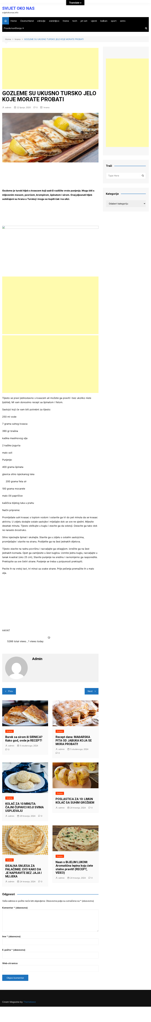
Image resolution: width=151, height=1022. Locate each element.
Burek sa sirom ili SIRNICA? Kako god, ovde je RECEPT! (23, 738)
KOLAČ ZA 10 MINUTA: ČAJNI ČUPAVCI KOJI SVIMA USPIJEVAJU (24, 807)
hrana (66, 20)
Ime (11, 936)
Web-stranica (10, 963)
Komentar (15, 907)
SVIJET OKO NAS (18, 8)
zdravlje (41, 20)
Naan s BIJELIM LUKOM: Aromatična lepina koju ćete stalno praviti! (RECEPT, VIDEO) (74, 867)
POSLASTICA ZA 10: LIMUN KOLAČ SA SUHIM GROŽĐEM (75, 800)
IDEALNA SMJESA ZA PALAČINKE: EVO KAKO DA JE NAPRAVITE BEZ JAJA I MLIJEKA (23, 871)
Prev (10, 691)
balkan (103, 20)
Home (13, 20)
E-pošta (13, 949)
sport (113, 20)
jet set (84, 20)
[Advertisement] (50, 68)
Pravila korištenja (13, 28)
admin (8, 107)
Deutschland (27, 20)
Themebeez (29, 1001)
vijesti (94, 20)
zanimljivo (54, 20)
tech (74, 20)
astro (122, 20)
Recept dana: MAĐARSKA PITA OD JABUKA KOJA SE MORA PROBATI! (74, 740)
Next (90, 691)
